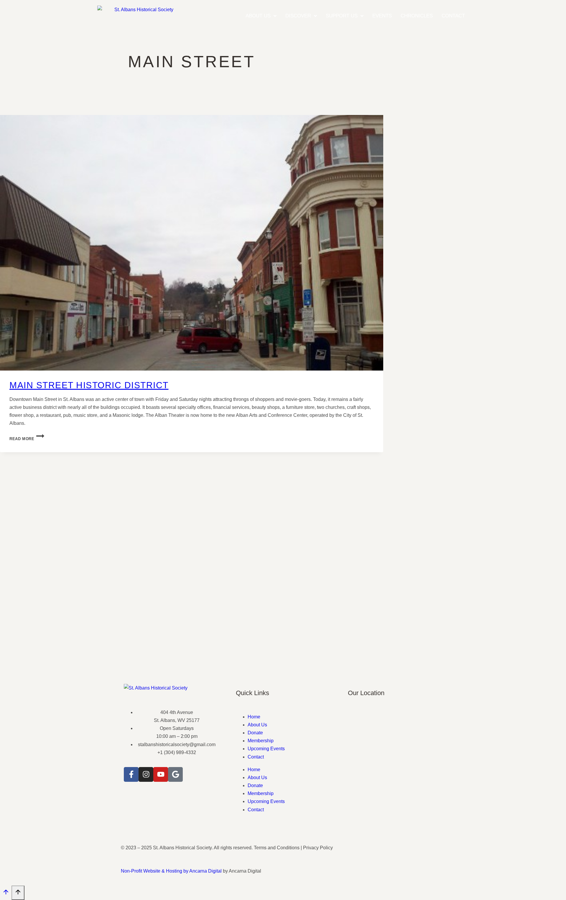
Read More (26, 439)
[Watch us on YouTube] (160, 774)
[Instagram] (146, 774)
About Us (257, 724)
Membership (261, 740)
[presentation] (191, 243)
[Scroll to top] (5, 893)
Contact (256, 756)
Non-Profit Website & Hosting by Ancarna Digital (171, 870)
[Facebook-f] (131, 774)
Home (254, 716)
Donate (255, 732)
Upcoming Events (266, 748)
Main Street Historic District (89, 385)
